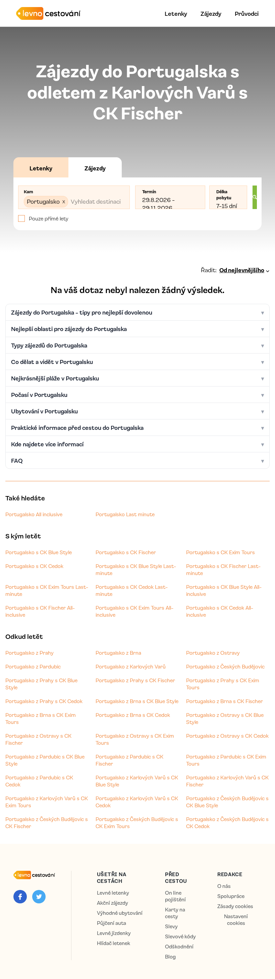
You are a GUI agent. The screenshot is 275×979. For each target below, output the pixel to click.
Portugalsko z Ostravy (213, 653)
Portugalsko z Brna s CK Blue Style (137, 701)
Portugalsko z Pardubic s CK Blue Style (45, 760)
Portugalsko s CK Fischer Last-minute (223, 569)
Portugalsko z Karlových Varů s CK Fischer (227, 780)
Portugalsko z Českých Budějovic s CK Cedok (227, 822)
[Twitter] (39, 896)
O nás (224, 886)
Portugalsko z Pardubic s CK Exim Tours (226, 760)
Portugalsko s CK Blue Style (38, 552)
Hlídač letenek (113, 943)
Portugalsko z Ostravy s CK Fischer (38, 739)
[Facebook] (20, 896)
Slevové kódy (180, 936)
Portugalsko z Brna (118, 653)
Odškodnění (179, 946)
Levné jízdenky (114, 933)
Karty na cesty (175, 913)
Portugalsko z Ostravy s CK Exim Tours (135, 739)
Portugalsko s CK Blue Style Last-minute (136, 569)
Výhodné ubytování (120, 913)
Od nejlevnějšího (241, 270)
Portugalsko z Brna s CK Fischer (224, 701)
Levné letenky (113, 893)
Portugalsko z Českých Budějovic (225, 666)
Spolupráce (230, 896)
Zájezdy (211, 13)
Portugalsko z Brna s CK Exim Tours (40, 718)
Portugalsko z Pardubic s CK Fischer (129, 760)
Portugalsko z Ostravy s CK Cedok (227, 736)
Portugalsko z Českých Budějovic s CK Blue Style (227, 801)
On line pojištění (175, 896)
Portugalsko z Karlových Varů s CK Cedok (137, 801)
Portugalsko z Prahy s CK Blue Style (41, 683)
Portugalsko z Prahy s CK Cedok (43, 701)
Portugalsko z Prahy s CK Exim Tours (222, 683)
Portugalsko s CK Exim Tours (220, 552)
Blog (170, 956)
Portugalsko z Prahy (29, 653)
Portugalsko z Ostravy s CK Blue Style (225, 718)
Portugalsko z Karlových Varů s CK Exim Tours (46, 801)
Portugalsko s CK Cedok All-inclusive (219, 611)
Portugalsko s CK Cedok (34, 566)
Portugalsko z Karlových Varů (131, 666)
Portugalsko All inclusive (33, 514)
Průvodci (247, 13)
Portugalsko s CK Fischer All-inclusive (40, 611)
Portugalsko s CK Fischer (126, 552)
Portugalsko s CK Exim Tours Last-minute (46, 590)
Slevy (171, 926)
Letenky (176, 13)
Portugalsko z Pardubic (33, 666)
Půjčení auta (111, 923)
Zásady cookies (235, 906)
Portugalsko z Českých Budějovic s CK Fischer (46, 822)
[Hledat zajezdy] (255, 197)
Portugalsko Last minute (125, 514)
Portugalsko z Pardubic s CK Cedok (39, 780)
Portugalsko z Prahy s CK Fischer (135, 680)
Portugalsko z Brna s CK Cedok (133, 715)
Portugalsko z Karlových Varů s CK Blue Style (137, 780)
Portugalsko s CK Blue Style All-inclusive (224, 590)
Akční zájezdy (112, 903)
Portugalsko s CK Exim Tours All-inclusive (134, 611)
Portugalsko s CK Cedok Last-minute (132, 590)
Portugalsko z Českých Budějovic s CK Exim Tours (137, 822)
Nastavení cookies (236, 919)
